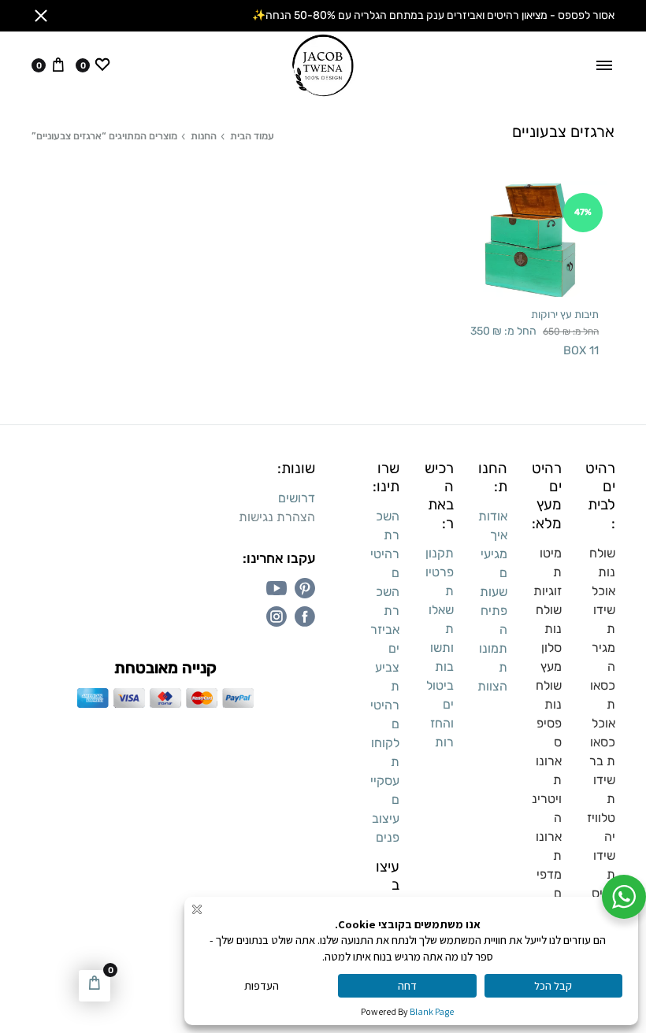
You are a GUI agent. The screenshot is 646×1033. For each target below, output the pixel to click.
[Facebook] (305, 616)
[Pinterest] (305, 588)
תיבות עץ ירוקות (565, 314)
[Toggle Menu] (604, 65)
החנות (204, 136)
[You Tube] (276, 588)
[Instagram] (276, 616)
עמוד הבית (252, 136)
